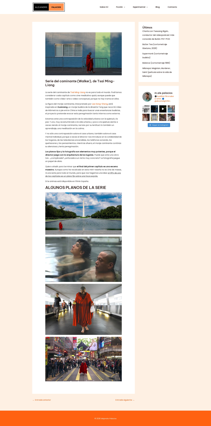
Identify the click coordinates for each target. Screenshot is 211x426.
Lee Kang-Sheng (100, 104)
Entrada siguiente (125, 400)
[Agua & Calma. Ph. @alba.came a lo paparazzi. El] (171, 109)
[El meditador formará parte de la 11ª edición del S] (162, 117)
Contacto (172, 7)
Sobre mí (104, 7)
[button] (124, 7)
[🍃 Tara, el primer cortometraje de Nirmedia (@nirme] (154, 109)
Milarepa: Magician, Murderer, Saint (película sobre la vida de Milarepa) (157, 72)
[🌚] (146, 109)
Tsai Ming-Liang (77, 92)
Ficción (119, 7)
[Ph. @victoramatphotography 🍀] (171, 117)
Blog (158, 7)
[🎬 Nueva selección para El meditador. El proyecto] (146, 117)
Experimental (139, 7)
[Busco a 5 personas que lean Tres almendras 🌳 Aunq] (154, 117)
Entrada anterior (41, 400)
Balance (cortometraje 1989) (156, 63)
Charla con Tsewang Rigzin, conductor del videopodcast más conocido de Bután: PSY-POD (158, 35)
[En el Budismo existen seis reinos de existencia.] (162, 109)
